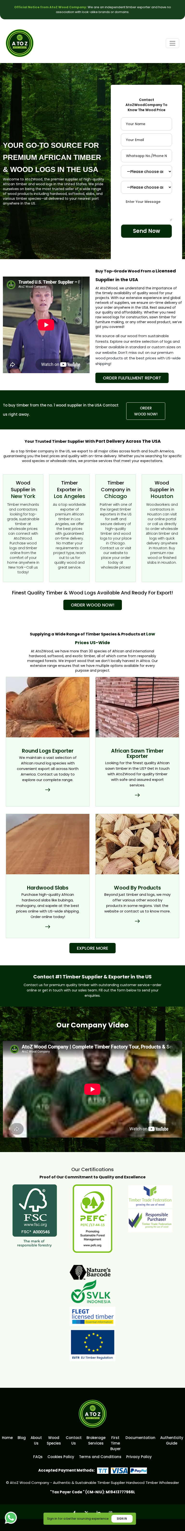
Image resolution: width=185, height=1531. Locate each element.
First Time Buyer (115, 1443)
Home (7, 1437)
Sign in (122, 1519)
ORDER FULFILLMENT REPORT (132, 378)
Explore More (92, 948)
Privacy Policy (139, 1456)
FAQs (38, 1456)
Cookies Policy (60, 1456)
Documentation (140, 1437)
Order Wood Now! (146, 411)
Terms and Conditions (100, 1456)
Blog (22, 1437)
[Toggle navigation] (172, 43)
